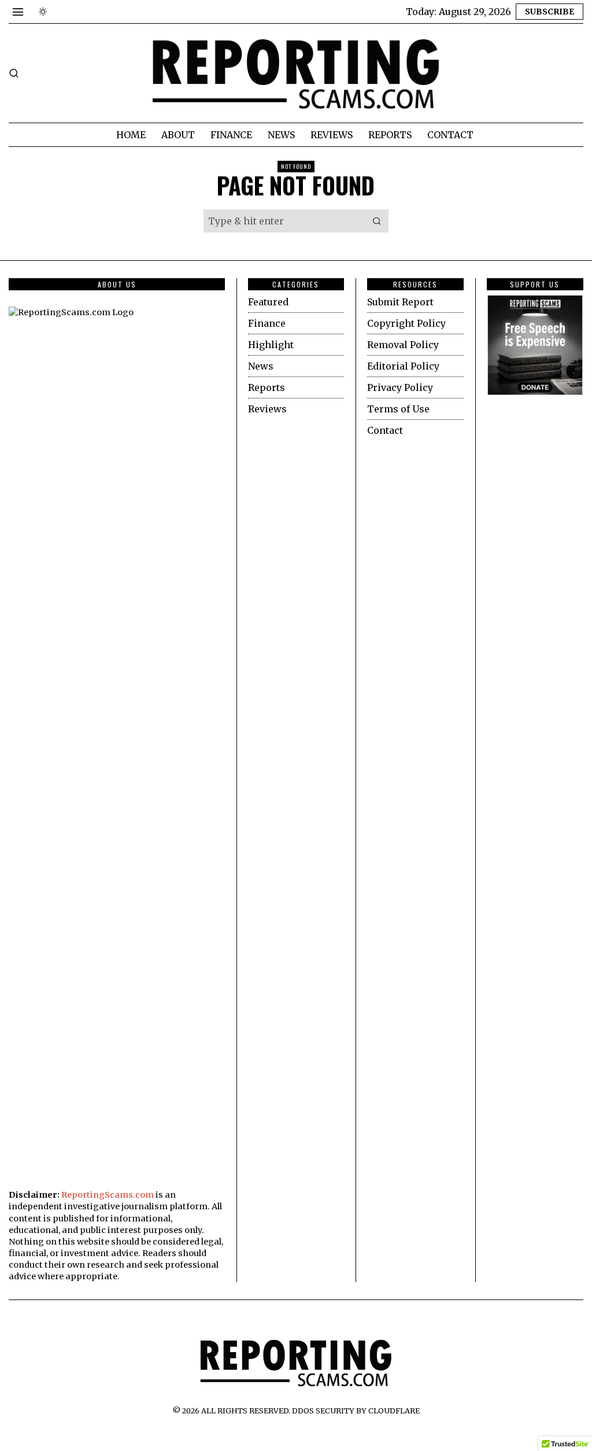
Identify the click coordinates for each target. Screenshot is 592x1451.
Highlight (271, 344)
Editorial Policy (403, 366)
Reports (266, 387)
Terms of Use (398, 409)
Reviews (267, 409)
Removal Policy (403, 344)
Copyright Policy (406, 323)
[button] (376, 220)
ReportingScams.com (107, 1195)
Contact (385, 430)
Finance (267, 323)
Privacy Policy (400, 387)
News (260, 366)
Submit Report (400, 302)
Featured (268, 302)
